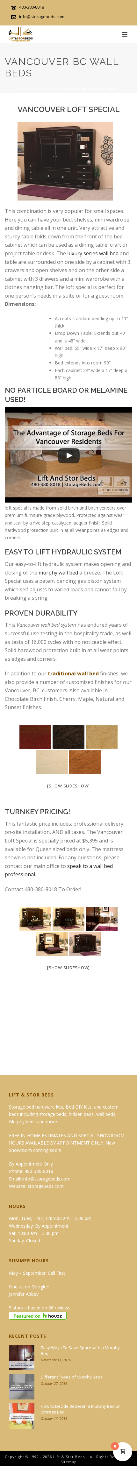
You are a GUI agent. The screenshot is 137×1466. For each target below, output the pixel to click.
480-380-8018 (31, 7)
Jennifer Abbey (24, 1294)
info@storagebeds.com (41, 16)
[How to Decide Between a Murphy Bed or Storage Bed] (21, 1416)
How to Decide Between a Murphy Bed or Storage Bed (80, 1409)
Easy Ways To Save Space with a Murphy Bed (80, 1350)
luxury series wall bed (93, 253)
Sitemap (69, 1461)
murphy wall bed (58, 572)
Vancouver (48, 88)
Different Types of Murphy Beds (72, 1377)
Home (26, 88)
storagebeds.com (46, 1186)
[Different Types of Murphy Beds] (21, 1386)
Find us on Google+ (29, 1287)
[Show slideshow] (68, 786)
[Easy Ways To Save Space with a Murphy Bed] (21, 1357)
